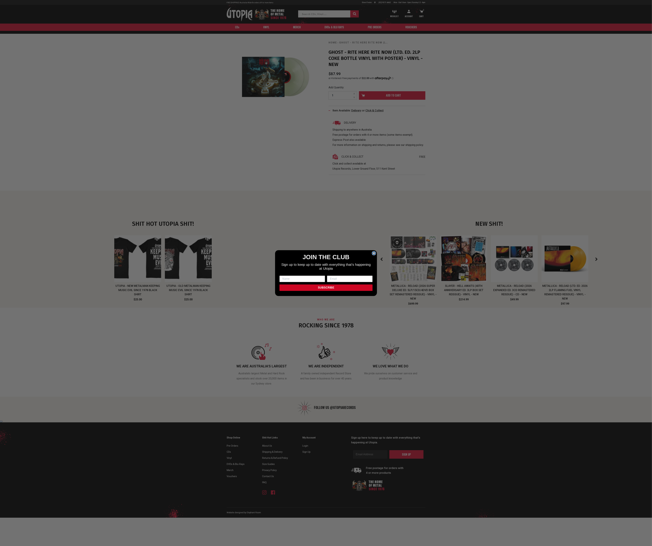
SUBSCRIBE (326, 287)
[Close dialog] (374, 253)
